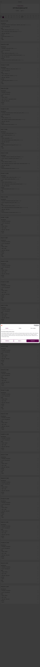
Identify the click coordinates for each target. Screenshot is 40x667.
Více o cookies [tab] (33, 328)
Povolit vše (33, 340)
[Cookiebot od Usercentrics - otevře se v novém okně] (34, 325)
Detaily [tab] (20, 328)
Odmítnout (7, 340)
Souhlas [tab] (7, 328)
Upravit (19, 340)
